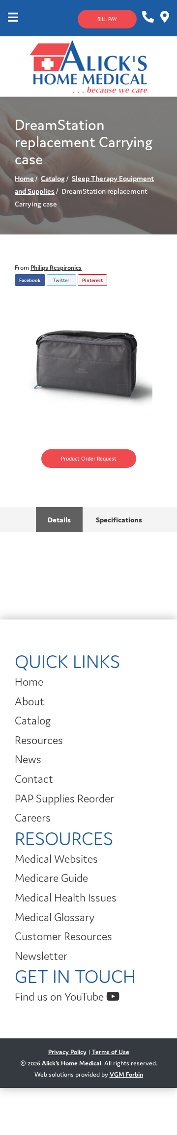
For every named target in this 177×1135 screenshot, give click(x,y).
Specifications (118, 519)
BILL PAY (107, 19)
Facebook (29, 280)
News (28, 759)
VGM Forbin (126, 1074)
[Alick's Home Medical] (88, 65)
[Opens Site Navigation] (13, 18)
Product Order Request (89, 458)
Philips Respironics (56, 267)
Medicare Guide (51, 878)
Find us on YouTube (60, 997)
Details (59, 519)
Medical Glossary (54, 917)
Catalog (53, 178)
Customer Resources (63, 936)
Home (24, 178)
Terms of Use (110, 1052)
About (29, 701)
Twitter (61, 280)
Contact (34, 779)
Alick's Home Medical (71, 1063)
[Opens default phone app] (147, 17)
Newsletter (41, 956)
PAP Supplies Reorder (64, 798)
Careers (33, 818)
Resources (39, 740)
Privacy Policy (67, 1052)
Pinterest (92, 280)
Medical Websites (56, 859)
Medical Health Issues (66, 897)
